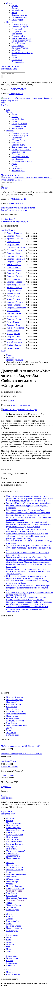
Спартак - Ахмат (14, 319)
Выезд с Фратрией (14, 835)
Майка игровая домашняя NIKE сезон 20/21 (20, 746)
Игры (8, 949)
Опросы (10, 884)
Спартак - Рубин (14, 262)
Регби (14, 12)
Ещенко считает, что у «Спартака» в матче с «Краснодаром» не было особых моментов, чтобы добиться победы (28, 571)
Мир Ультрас (17, 50)
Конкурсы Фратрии (20, 48)
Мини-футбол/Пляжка (21, 41)
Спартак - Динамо (15, 276)
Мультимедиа (12, 935)
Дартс (14, 55)
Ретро (14, 57)
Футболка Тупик (8, 761)
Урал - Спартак (13, 279)
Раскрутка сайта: (9, 814)
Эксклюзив (17, 60)
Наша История (18, 43)
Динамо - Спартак (15, 256)
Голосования (12, 958)
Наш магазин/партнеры (22, 52)
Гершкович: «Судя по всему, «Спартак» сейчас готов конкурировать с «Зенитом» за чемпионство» (29, 558)
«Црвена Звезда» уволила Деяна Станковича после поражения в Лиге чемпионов (29, 530)
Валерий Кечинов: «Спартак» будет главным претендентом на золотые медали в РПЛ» (26, 598)
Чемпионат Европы (15, 900)
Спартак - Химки (14, 236)
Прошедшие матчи (26, 208)
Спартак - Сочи (14, 336)
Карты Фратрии (13, 827)
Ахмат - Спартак (14, 233)
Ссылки (9, 960)
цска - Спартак (13, 299)
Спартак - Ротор (14, 273)
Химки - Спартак (14, 287)
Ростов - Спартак (14, 250)
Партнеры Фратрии (15, 830)
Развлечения (11, 956)
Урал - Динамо (13, 333)
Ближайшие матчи (9, 208)
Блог (8, 970)
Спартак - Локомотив (16, 308)
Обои (8, 947)
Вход (15, 69)
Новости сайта (18, 36)
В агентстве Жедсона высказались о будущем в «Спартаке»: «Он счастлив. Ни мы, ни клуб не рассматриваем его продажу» (27, 536)
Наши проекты (13, 858)
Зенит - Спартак (14, 264)
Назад (3, 351)
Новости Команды (20, 24)
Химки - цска (13, 348)
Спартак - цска (13, 241)
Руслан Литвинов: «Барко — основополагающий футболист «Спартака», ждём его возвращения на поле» (28, 547)
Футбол (15, 5)
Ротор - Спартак (14, 305)
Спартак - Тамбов (15, 270)
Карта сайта (6, 811)
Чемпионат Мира (14, 891)
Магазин (5, 66)
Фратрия (10, 818)
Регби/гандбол (18, 62)
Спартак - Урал (13, 253)
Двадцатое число (13, 856)
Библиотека (11, 963)
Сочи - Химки (13, 322)
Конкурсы (10, 965)
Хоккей (15, 8)
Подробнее (6, 786)
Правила (10, 972)
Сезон (9, 3)
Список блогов (13, 974)
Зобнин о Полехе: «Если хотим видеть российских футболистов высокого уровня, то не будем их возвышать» (29, 505)
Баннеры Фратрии (14, 844)
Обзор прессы (18, 45)
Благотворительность (21, 38)
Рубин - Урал (12, 316)
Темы (8, 951)
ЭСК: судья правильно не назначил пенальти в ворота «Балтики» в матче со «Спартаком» (27, 577)
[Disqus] (27, 654)
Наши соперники (19, 17)
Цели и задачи (12, 825)
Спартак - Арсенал (15, 302)
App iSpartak (6, 798)
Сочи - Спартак (14, 267)
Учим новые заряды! (15, 851)
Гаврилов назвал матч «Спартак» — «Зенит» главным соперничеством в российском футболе (28, 511)
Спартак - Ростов (14, 282)
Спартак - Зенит (14, 290)
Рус (2, 105)
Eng (6, 105)
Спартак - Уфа (13, 244)
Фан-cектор (17, 34)
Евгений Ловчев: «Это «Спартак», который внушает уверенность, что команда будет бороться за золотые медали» (28, 517)
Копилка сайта (12, 853)
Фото (8, 940)
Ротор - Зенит (13, 331)
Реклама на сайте (14, 842)
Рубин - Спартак (14, 296)
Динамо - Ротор (14, 313)
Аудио (9, 942)
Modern (11, 401)
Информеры (11, 849)
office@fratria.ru (16, 93)
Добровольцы (12, 839)
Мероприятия (12, 846)
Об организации (13, 823)
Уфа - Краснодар (14, 342)
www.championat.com (20, 405)
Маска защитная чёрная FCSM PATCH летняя (21, 754)
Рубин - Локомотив (15, 328)
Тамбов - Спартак (15, 293)
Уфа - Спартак (13, 310)
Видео (9, 937)
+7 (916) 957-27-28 (17, 89)
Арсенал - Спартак (15, 239)
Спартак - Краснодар (16, 259)
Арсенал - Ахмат (14, 339)
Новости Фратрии (20, 27)
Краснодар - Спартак (16, 285)
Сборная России (19, 31)
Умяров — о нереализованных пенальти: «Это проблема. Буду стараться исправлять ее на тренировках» (27, 608)
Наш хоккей (17, 29)
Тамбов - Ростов (14, 345)
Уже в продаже (7, 775)
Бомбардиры (17, 20)
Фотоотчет (14, 66)
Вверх (4, 795)
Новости (10, 22)
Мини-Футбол (18, 10)
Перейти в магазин (9, 766)
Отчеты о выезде (13, 837)
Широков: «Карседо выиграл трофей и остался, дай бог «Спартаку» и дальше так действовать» (29, 603)
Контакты (10, 832)
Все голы (10, 944)
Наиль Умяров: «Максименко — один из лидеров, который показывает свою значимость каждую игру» (28, 587)
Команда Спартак (19, 15)
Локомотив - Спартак (16, 247)
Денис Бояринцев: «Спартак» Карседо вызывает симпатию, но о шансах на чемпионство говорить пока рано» (28, 564)
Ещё (8, 109)
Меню (4, 103)
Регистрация (6, 69)
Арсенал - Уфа (13, 325)
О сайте (9, 820)
